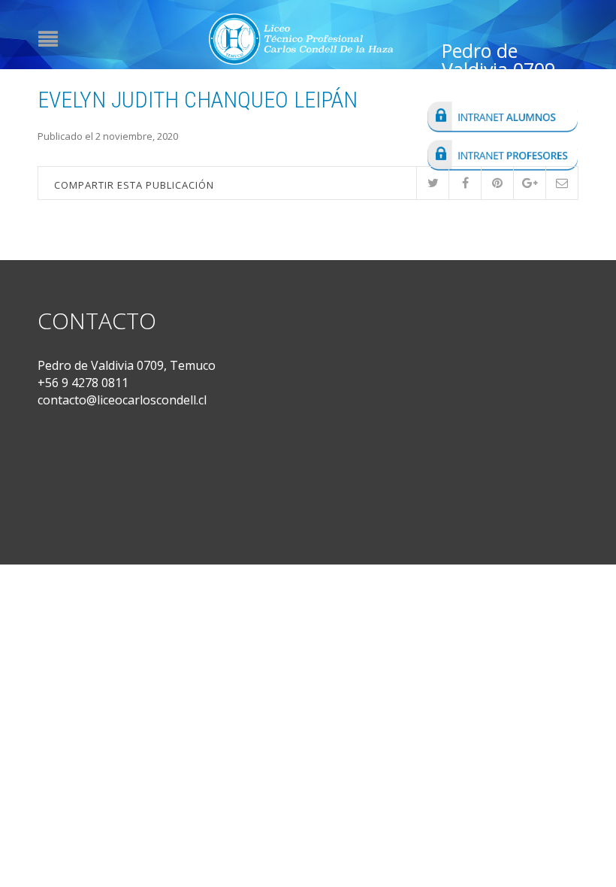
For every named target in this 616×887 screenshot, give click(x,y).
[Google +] (529, 183)
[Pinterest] (497, 183)
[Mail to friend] (561, 183)
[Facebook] (464, 183)
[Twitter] (432, 183)
